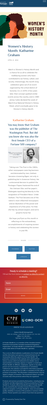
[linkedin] (16, 310)
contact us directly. (30, 274)
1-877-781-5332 (27, 338)
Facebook (15, 249)
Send (23, 295)
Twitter (32, 249)
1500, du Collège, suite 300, (16, 334)
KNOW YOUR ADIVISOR (23, 327)
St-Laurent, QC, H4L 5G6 (32, 334)
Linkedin (23, 256)
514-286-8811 (25, 336)
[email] (23, 310)
